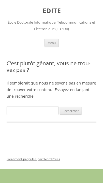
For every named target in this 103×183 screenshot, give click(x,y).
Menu (52, 43)
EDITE (52, 11)
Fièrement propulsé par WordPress (33, 159)
